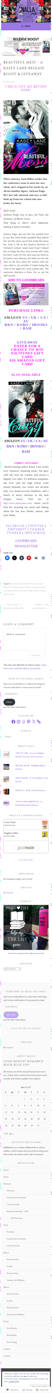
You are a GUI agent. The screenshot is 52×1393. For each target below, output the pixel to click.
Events (10, 1266)
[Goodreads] (23, 721)
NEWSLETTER (26, 546)
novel (20, 591)
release (42, 591)
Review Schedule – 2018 (17, 1211)
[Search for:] (25, 737)
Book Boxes (12, 1328)
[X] (33, 721)
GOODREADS (26, 541)
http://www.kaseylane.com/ (17, 503)
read (25, 591)
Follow (9, 702)
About (6, 1253)
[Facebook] (13, 721)
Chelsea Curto (10, 825)
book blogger (13, 587)
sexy (12, 594)
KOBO (22, 325)
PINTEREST (18, 529)
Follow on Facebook (26, 1028)
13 (12, 1112)
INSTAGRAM (35, 533)
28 (19, 1125)
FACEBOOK (16, 526)
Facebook (26, 860)
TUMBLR (37, 529)
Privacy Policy (13, 1273)
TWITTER (36, 526)
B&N (10, 446)
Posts (5, 1225)
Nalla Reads (12, 591)
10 (38, 1106)
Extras (6, 1321)
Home (6, 1170)
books (21, 587)
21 (19, 1119)
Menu (27, 26)
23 (32, 1119)
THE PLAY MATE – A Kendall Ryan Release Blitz (13, 606)
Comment (35, 655)
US (25, 317)
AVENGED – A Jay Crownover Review (39, 606)
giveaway (36, 587)
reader (29, 591)
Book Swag (12, 1342)
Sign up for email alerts (26, 678)
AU (45, 441)
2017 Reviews (16, 1218)
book (36, 584)
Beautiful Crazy (16, 584)
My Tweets (8, 893)
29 (25, 1125)
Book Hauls (12, 1335)
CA (43, 317)
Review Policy (13, 1259)
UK (34, 317)
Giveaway (27, 342)
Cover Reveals (13, 1204)
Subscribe (10, 1015)
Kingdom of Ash (11, 833)
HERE (25, 90)
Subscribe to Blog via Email (26, 991)
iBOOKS (40, 325)
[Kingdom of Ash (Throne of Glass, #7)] (45, 836)
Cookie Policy (14, 1381)
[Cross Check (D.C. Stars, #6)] (45, 828)
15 (25, 1112)
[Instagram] (18, 721)
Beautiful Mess (28, 584)
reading (36, 591)
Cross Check (9, 822)
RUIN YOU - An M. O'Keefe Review (30, 790)
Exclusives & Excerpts (16, 1197)
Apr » (11, 1134)
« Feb (5, 1134)
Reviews (7, 1184)
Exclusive (27, 587)
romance (6, 594)
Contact (6, 1349)
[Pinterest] (28, 721)
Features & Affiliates (16, 1280)
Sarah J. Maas (10, 836)
